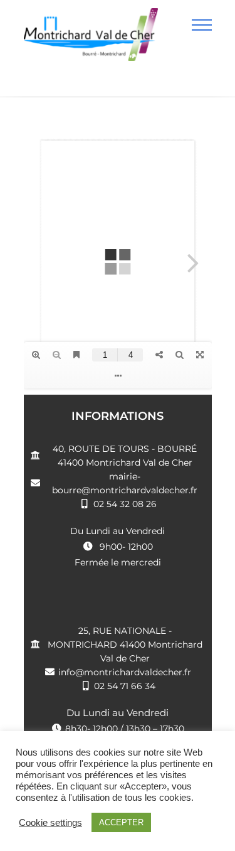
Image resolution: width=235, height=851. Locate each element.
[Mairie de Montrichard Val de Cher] (91, 39)
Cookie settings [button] (50, 823)
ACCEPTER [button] (121, 822)
